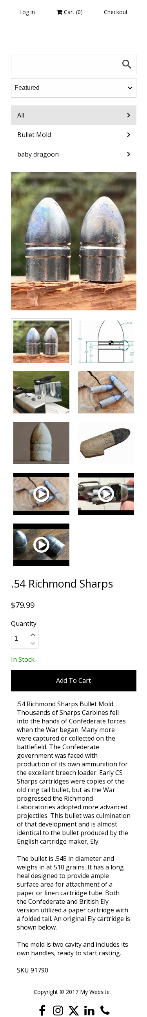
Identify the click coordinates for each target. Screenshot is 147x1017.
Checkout (116, 12)
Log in (27, 12)
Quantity (23, 623)
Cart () (72, 12)
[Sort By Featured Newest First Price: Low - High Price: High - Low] (73, 88)
